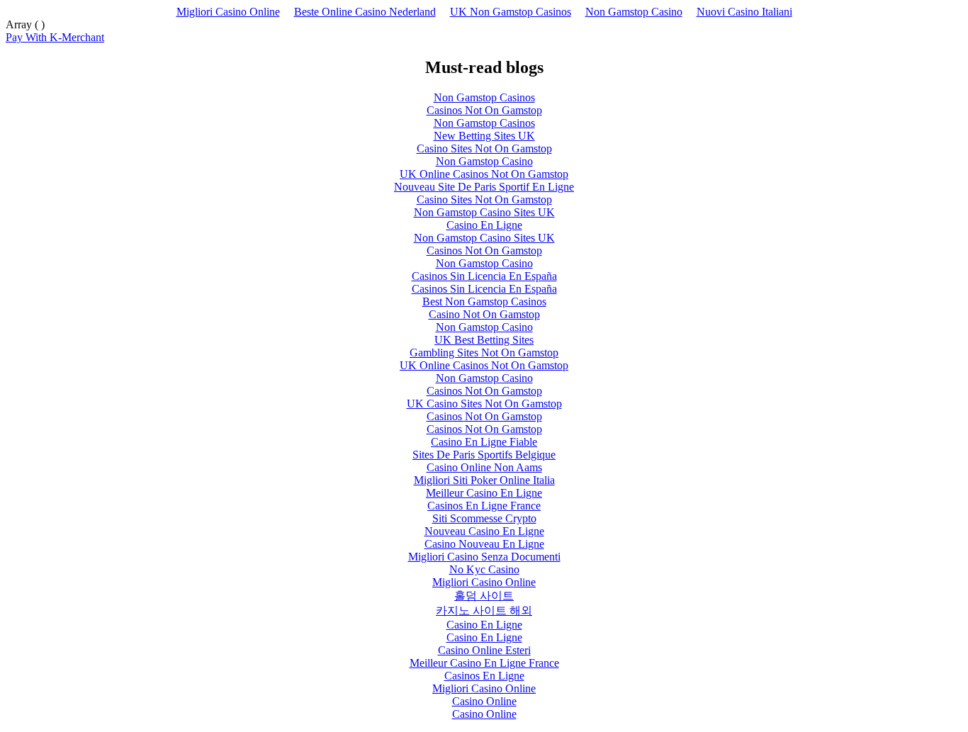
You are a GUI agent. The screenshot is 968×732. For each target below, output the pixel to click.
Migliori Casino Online (228, 12)
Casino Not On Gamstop (484, 314)
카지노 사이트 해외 (484, 610)
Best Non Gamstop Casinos (484, 301)
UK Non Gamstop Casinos (510, 12)
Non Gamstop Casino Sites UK (484, 212)
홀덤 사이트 (484, 596)
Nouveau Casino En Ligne (484, 531)
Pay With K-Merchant (55, 37)
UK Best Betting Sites (484, 340)
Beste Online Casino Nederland (365, 12)
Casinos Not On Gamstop (484, 110)
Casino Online (484, 701)
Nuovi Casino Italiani (744, 12)
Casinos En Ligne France (484, 506)
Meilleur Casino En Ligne (484, 493)
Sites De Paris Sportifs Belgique (484, 455)
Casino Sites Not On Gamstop (484, 148)
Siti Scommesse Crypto (484, 518)
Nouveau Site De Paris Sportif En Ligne (484, 187)
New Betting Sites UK (484, 136)
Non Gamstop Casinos (484, 97)
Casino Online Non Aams (484, 467)
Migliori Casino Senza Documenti (484, 557)
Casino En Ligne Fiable (484, 442)
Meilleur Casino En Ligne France (484, 663)
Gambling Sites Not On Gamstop (484, 353)
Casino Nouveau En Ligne (484, 544)
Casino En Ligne (484, 225)
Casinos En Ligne (484, 676)
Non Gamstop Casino (633, 12)
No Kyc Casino (484, 569)
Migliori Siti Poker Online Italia (484, 480)
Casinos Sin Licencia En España (484, 276)
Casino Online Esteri (484, 650)
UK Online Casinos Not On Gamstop (484, 174)
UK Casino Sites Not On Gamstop (484, 404)
